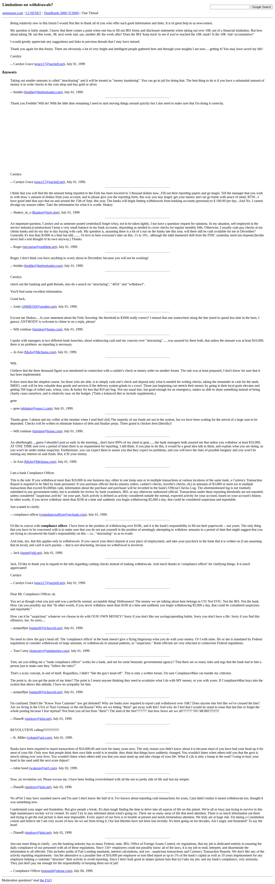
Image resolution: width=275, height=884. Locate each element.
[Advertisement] (137, 139)
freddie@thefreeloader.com (43, 92)
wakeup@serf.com (43, 768)
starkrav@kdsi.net (38, 718)
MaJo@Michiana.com (40, 352)
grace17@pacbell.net (49, 64)
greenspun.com (12, 13)
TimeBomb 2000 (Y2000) (61, 13)
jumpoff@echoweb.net (45, 628)
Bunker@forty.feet (45, 212)
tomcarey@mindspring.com (49, 651)
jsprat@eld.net (31, 553)
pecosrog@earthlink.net (40, 247)
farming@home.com (47, 329)
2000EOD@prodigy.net (39, 306)
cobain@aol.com (39, 737)
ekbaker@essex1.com (36, 408)
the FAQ (46, 880)
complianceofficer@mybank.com (63, 514)
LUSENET (33, 13)
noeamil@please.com (56, 871)
